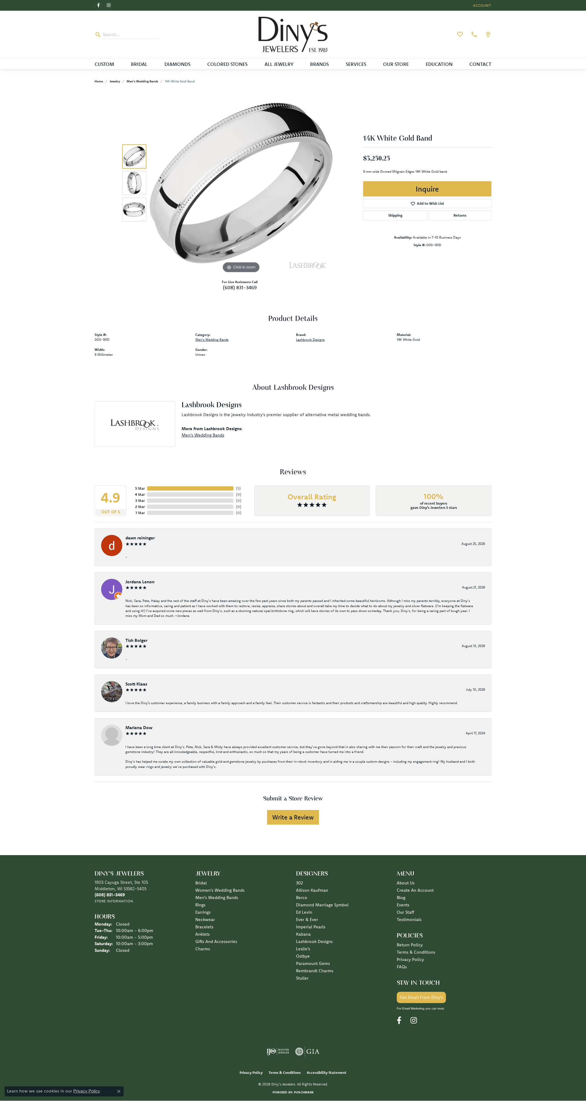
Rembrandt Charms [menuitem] (314, 970)
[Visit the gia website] (307, 1051)
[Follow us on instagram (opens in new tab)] (108, 5)
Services (356, 64)
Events (403, 905)
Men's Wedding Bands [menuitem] (216, 897)
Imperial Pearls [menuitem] (310, 927)
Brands (319, 64)
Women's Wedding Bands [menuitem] (219, 890)
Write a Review (293, 817)
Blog (401, 897)
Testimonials (409, 919)
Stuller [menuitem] (302, 978)
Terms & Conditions (416, 952)
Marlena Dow (138, 727)
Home (99, 81)
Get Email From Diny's (421, 997)
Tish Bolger (136, 640)
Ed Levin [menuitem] (304, 912)
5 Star (140, 488)
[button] (481, 5)
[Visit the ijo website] (277, 1051)
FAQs (402, 967)
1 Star (140, 512)
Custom (104, 64)
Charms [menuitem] (202, 949)
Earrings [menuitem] (203, 912)
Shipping (395, 215)
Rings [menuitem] (200, 905)
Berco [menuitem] (301, 897)
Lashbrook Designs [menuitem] (314, 941)
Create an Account (415, 890)
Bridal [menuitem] (201, 883)
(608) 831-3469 (240, 287)
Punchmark (303, 1092)
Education (439, 64)
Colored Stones (227, 64)
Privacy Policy (410, 959)
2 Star (140, 506)
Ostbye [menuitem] (303, 956)
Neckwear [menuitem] (205, 919)
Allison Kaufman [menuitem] (312, 890)
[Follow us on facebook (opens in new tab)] (98, 5)
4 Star (140, 494)
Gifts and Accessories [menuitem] (216, 941)
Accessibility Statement (326, 1072)
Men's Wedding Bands (142, 81)
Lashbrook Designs (310, 339)
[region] (241, 183)
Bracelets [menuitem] (204, 927)
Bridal (139, 64)
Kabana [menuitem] (303, 934)
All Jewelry (279, 64)
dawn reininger (140, 538)
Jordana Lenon (139, 582)
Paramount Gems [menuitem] (313, 963)
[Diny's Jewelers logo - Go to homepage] (293, 34)
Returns (460, 215)
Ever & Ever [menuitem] (307, 919)
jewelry (115, 81)
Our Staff (405, 912)
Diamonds (177, 64)
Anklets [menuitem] (202, 934)
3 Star (140, 500)
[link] (473, 34)
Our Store (396, 64)
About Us (405, 883)
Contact (480, 64)
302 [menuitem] (299, 883)
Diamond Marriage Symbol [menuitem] (322, 905)
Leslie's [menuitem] (303, 949)
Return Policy (410, 945)
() (238, 488)
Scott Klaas (136, 684)
